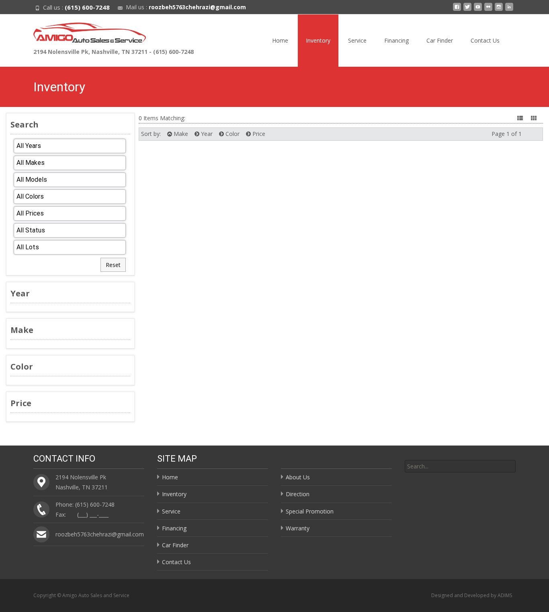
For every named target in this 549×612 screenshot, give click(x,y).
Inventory (318, 40)
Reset (113, 265)
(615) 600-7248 (87, 7)
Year (206, 134)
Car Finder (439, 40)
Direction (297, 494)
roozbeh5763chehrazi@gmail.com (197, 7)
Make (180, 134)
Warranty (297, 528)
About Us (298, 477)
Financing (396, 40)
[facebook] (457, 10)
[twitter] (467, 10)
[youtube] (478, 10)
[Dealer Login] (509, 10)
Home (280, 40)
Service (357, 40)
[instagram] (499, 10)
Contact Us (485, 40)
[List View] (520, 118)
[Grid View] (534, 118)
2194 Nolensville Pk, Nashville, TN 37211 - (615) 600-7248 (113, 51)
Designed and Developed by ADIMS (471, 595)
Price (258, 134)
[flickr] (488, 10)
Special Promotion (310, 511)
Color (232, 134)
